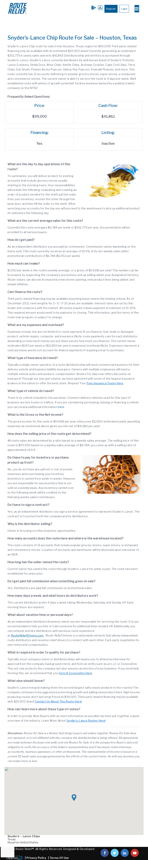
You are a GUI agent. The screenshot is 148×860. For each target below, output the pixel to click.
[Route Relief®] (17, 14)
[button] (74, 797)
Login (124, 8)
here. (61, 407)
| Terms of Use (58, 857)
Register (111, 8)
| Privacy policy (35, 857)
